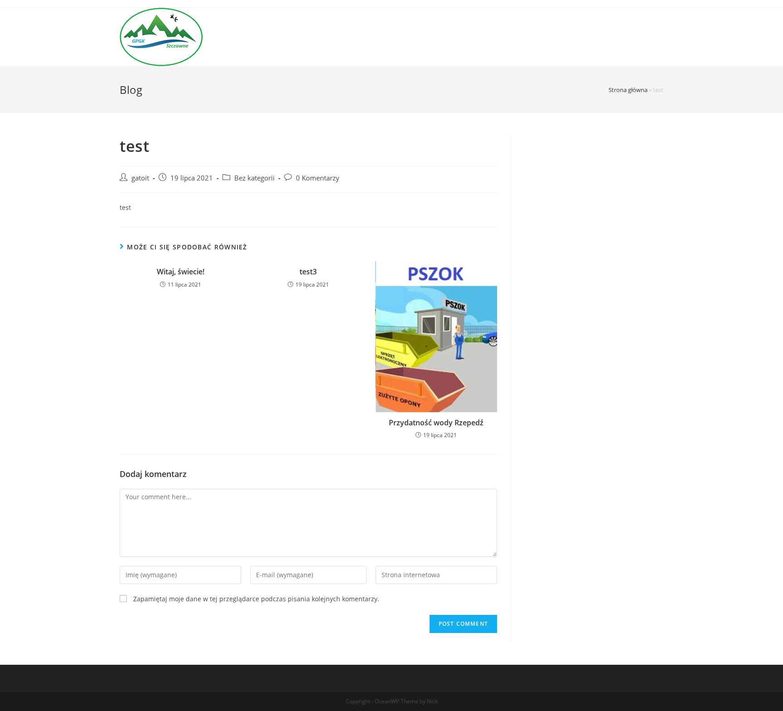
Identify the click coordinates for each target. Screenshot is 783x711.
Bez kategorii (254, 178)
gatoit (140, 178)
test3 (308, 272)
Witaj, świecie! (180, 272)
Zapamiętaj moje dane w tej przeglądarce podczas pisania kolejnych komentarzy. (256, 598)
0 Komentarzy (317, 178)
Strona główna (628, 90)
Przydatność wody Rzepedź (436, 423)
